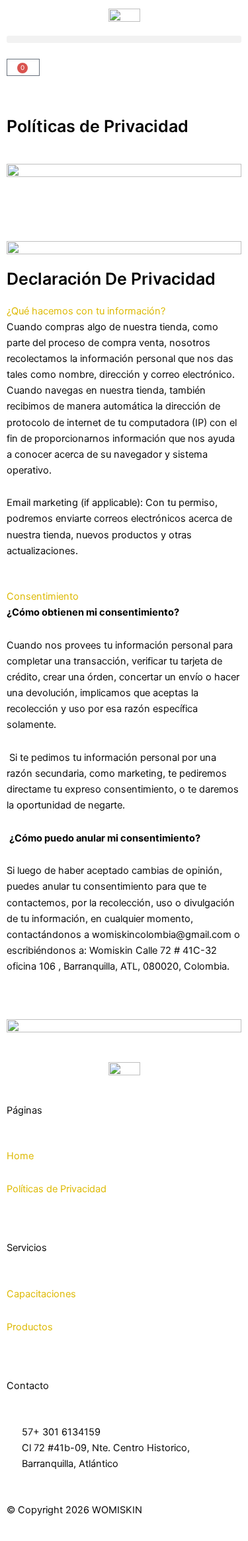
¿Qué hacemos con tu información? (86, 311)
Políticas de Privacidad (56, 1189)
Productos (30, 1327)
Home (20, 1156)
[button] (124, 39)
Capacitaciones (41, 1294)
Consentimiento (43, 596)
